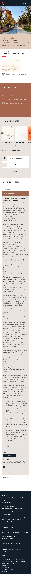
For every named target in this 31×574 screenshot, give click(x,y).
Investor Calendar (15, 532)
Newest (9, 455)
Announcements (17, 530)
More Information (24, 532)
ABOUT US (4, 495)
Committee (10, 538)
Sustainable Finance (6, 519)
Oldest (21, 455)
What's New (4, 549)
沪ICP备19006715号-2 (6, 567)
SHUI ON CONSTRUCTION (18, 559)
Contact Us (4, 551)
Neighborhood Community (19, 508)
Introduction (4, 538)
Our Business (23, 497)
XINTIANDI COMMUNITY (6, 559)
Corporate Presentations (7, 530)
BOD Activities (22, 543)
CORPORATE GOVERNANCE (9, 536)
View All (13, 79)
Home (3, 51)
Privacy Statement (10, 563)
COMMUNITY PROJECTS (8, 506)
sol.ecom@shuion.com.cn (10, 291)
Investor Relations (8, 51)
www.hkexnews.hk (16, 238)
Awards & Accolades (6, 502)
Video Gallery (19, 549)
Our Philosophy (15, 497)
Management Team (6, 500)
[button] (2, 133)
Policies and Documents (7, 521)
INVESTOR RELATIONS (7, 527)
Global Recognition (6, 524)
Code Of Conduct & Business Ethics (9, 543)
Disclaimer (3, 563)
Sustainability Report (16, 519)
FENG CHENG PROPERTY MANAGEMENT (19, 561)
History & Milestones (15, 500)
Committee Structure (18, 521)
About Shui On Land (6, 497)
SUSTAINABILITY (6, 514)
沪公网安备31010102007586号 (9, 569)
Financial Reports (5, 532)
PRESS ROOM (5, 547)
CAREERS (4, 555)
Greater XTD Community (7, 508)
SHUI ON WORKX (5, 561)
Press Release (11, 549)
